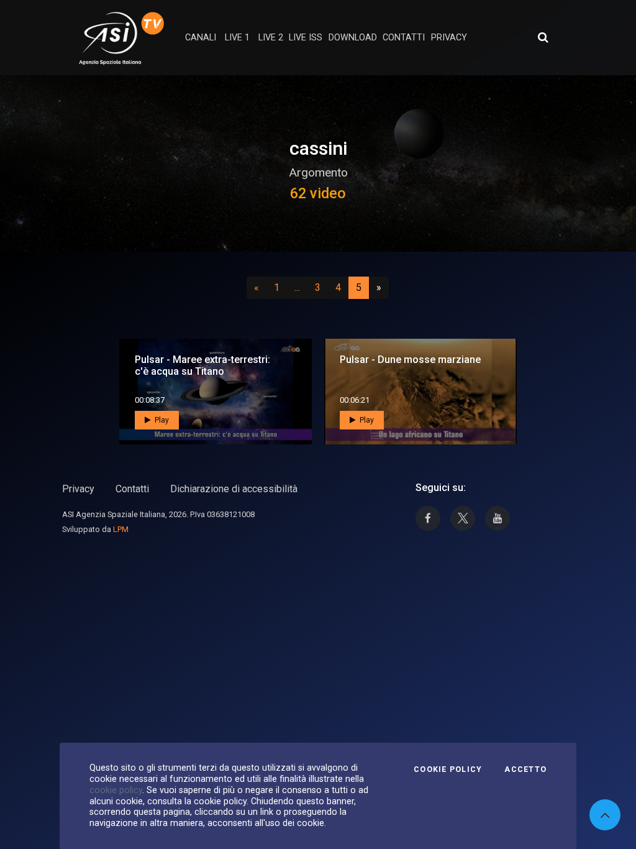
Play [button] (161, 420)
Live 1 (237, 37)
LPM (121, 529)
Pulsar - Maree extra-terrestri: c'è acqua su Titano (202, 365)
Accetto (525, 769)
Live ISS (305, 37)
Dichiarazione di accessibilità (234, 489)
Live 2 (270, 37)
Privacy (78, 489)
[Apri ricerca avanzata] (543, 37)
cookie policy (115, 790)
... (299, 287)
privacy (449, 37)
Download (353, 37)
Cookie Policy (448, 769)
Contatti (132, 489)
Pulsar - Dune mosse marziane (410, 359)
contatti (404, 37)
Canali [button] (200, 37)
